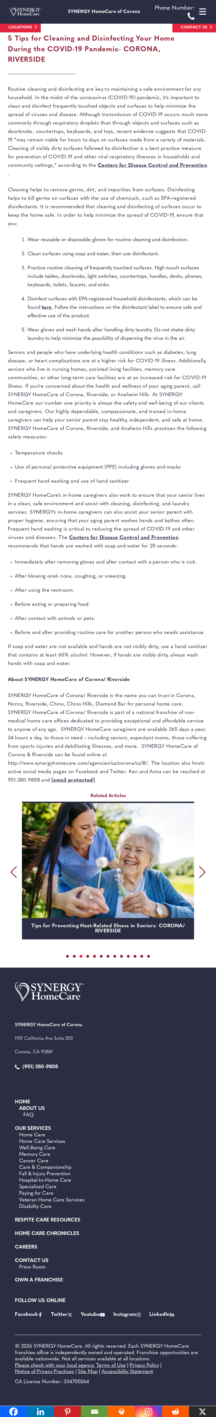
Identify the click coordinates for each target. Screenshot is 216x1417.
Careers (26, 1247)
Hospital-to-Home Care (45, 1180)
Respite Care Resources (47, 1220)
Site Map (88, 1371)
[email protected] (73, 780)
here (47, 307)
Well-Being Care (37, 1148)
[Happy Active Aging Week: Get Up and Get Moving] (108, 860)
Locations (20, 27)
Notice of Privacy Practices (44, 1371)
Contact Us (194, 27)
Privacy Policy (144, 1365)
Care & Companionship (45, 1167)
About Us (32, 1108)
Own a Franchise (39, 1280)
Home (22, 1102)
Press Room (32, 1267)
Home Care (32, 1135)
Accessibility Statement (127, 1371)
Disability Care (35, 1206)
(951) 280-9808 (39, 1067)
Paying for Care (36, 1193)
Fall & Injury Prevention (45, 1174)
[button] (67, 956)
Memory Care (34, 1154)
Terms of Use (111, 1365)
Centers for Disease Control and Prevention (152, 165)
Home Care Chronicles (47, 1233)
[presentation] (15, 872)
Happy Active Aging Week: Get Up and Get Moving (108, 926)
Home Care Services (42, 1141)
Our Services (33, 1128)
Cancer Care (33, 1161)
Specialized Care (38, 1187)
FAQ (28, 1115)
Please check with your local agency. (55, 1365)
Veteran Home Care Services (51, 1200)
